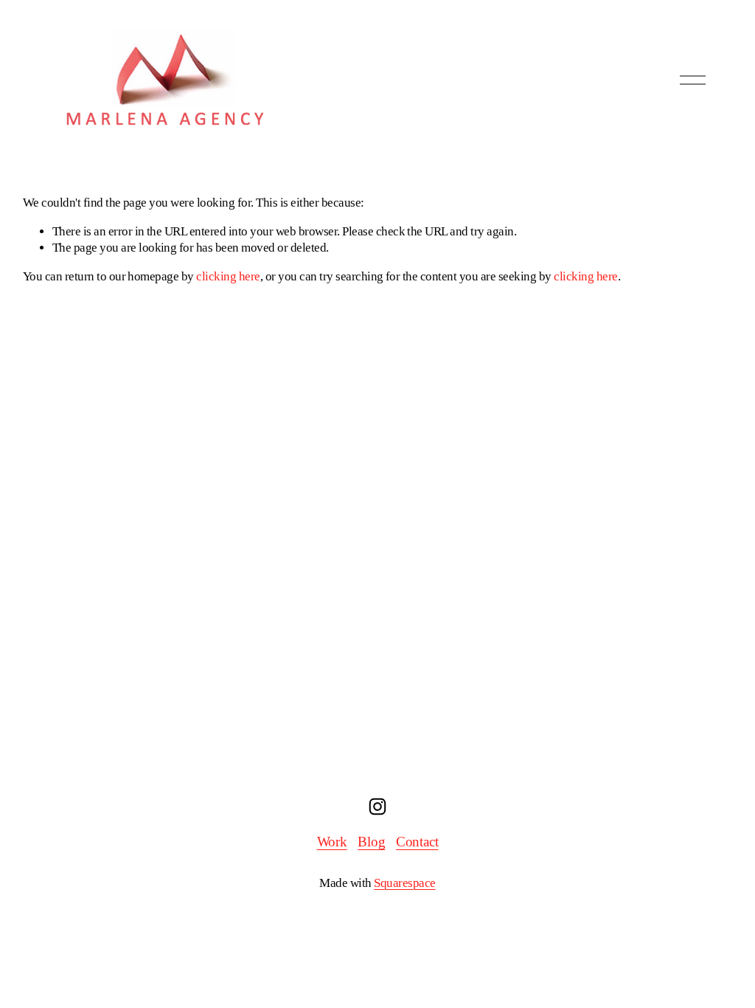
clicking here (228, 276)
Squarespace (404, 883)
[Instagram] (377, 806)
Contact (417, 841)
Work (332, 841)
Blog (371, 841)
